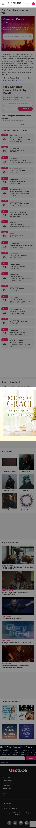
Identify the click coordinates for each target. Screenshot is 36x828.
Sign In (28, 3)
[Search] (33, 3)
